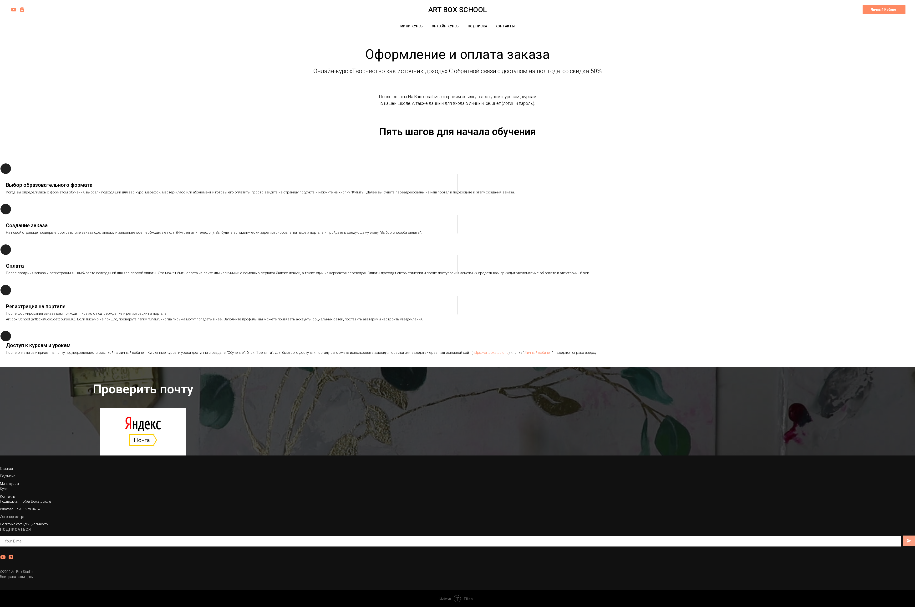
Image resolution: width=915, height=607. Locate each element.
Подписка (477, 26)
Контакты (505, 26)
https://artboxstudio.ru (490, 352)
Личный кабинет (538, 352)
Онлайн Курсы (446, 26)
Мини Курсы (412, 26)
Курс (4, 489)
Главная (6, 468)
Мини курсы (9, 484)
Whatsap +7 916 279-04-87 (20, 509)
